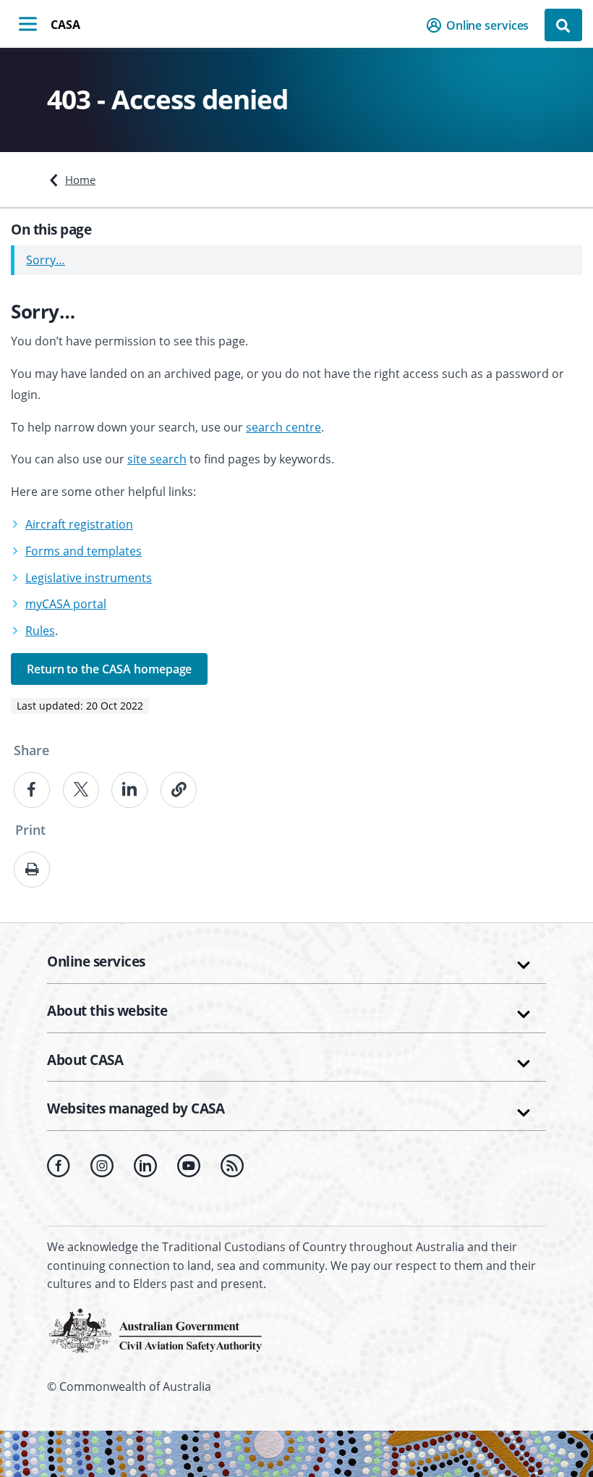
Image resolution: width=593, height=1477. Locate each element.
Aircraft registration (79, 524)
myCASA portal (65, 604)
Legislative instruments (88, 578)
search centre (283, 427)
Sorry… (45, 260)
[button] (482, 25)
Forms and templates (83, 551)
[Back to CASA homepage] (155, 1329)
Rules (40, 631)
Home (80, 179)
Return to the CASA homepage (109, 669)
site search (157, 459)
